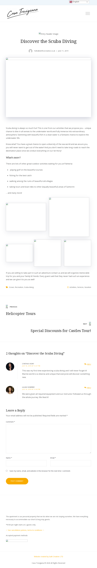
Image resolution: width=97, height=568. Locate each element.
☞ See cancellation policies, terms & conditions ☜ (25, 530)
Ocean (11, 287)
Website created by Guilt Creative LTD (48, 556)
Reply (89, 364)
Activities (73, 287)
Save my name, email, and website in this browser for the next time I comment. (40, 471)
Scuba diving (29, 287)
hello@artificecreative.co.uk (44, 51)
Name (9, 458)
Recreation (19, 287)
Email (53, 458)
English (75, 2)
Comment (10, 422)
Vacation (87, 287)
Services (80, 287)
